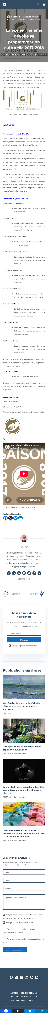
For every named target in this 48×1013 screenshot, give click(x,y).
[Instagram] (21, 977)
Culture (37, 20)
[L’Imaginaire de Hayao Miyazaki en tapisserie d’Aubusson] (24, 731)
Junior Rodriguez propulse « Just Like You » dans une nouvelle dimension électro (24, 790)
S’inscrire (24, 640)
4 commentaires (19, 797)
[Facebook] (5, 518)
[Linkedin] (20, 518)
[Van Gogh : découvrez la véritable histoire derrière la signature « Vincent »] (24, 687)
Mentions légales (29, 993)
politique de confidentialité (29, 645)
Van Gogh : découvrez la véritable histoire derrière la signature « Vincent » (21, 706)
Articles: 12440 (24, 579)
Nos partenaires (18, 1000)
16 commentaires (20, 753)
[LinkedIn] (26, 977)
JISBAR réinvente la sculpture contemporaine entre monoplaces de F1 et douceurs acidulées (23, 833)
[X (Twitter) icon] (24, 573)
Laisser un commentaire (15, 949)
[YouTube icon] (39, 573)
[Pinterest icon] (34, 573)
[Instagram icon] (29, 573)
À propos (14, 993)
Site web (8, 888)
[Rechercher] (38, 4)
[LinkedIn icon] (14, 573)
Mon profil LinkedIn (28, 566)
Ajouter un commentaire (15, 897)
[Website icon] (19, 573)
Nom (7, 871)
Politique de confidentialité (24, 997)
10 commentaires (20, 840)
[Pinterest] (31, 977)
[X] (10, 518)
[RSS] (36, 977)
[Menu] (44, 4)
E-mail (8, 880)
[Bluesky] (15, 518)
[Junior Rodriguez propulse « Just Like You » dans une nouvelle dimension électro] (24, 771)
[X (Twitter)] (16, 977)
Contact (33, 1000)
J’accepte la (25, 645)
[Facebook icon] (9, 573)
